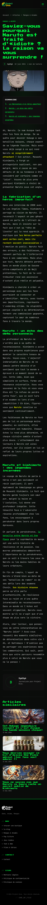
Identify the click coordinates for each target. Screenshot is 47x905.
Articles (16, 15)
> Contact (6, 859)
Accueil (6, 15)
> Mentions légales (10, 875)
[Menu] (42, 4)
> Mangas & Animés (9, 833)
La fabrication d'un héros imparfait (25, 104)
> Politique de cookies (12, 882)
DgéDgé (10, 64)
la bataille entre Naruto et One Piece (21, 535)
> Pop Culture (8, 837)
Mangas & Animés (30, 15)
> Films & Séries (9, 847)
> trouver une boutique (12, 826)
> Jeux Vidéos (8, 840)
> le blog (6, 829)
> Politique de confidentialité (15, 878)
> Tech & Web (7, 844)
